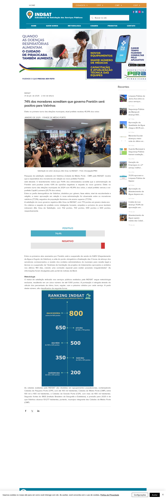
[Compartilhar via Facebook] (25, 411)
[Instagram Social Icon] (139, 12)
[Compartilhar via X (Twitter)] (32, 411)
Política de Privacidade (109, 495)
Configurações (140, 495)
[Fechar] (162, 495)
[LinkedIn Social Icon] (142, 12)
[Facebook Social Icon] (133, 12)
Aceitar (155, 495)
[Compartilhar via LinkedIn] (38, 411)
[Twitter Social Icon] (136, 12)
